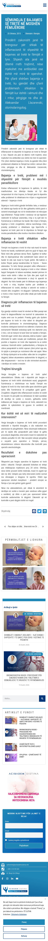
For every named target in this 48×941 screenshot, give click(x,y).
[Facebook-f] (2, 878)
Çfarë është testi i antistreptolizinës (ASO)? (30, 745)
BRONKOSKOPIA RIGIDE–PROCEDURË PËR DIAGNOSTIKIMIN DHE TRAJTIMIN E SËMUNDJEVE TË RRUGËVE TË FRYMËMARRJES (24, 677)
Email (7, 831)
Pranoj (24, 922)
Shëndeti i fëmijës (32, 33)
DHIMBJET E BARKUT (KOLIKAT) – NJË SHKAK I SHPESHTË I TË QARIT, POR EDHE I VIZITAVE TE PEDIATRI (24, 637)
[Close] (45, 898)
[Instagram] (7, 878)
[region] (24, 919)
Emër (7, 821)
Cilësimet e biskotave (19, 914)
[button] (34, 511)
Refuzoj (24, 936)
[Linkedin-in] (12, 878)
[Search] (42, 698)
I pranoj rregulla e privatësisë (18, 840)
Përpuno (24, 929)
